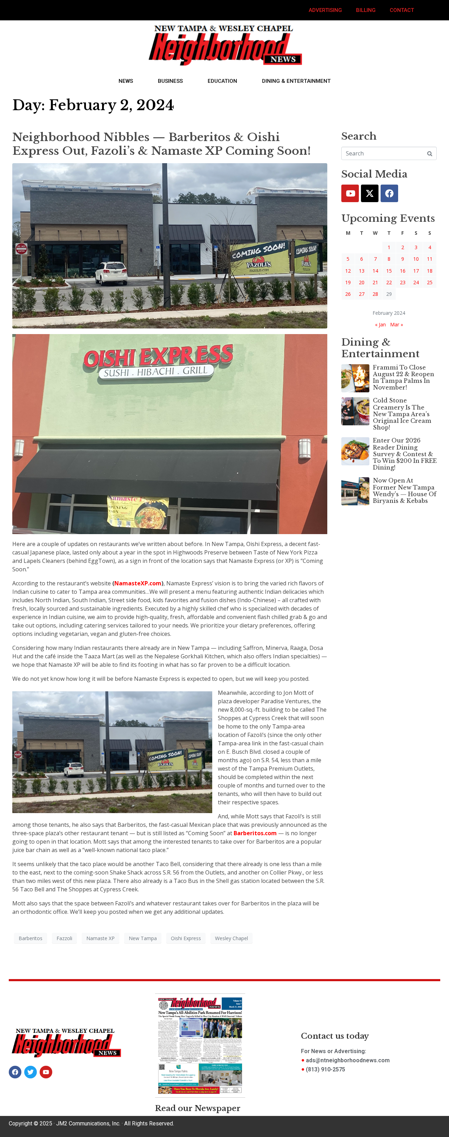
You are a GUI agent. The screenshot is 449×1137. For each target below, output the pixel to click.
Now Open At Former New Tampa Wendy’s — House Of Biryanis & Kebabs (404, 490)
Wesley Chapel (231, 938)
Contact (402, 10)
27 (361, 294)
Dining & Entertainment (296, 81)
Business (170, 81)
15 (389, 270)
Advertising (325, 10)
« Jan (380, 324)
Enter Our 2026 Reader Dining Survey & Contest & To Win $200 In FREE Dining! (405, 454)
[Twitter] (369, 193)
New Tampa (143, 938)
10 (416, 258)
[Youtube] (350, 193)
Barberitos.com (255, 833)
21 (375, 282)
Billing (366, 10)
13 (361, 270)
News (126, 81)
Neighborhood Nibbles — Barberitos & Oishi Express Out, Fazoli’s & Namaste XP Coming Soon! (161, 144)
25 (430, 282)
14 (375, 270)
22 (389, 282)
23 (403, 282)
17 (416, 270)
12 (348, 270)
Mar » (396, 324)
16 (403, 270)
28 (375, 294)
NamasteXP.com (137, 583)
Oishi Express (186, 938)
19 (348, 282)
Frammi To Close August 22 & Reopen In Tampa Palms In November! (403, 377)
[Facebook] (389, 193)
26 (348, 294)
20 (361, 282)
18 (430, 270)
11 (430, 258)
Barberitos (30, 938)
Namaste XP (100, 938)
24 (416, 282)
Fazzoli (64, 938)
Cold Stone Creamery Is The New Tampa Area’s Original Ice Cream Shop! (402, 414)
